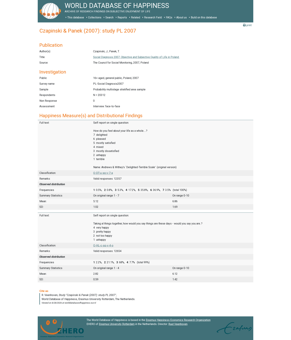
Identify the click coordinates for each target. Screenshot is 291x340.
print (249, 25)
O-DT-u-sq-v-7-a (103, 173)
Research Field (153, 17)
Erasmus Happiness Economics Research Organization (178, 320)
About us (181, 17)
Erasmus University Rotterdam (117, 324)
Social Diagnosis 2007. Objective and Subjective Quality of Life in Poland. (136, 57)
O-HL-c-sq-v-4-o (103, 245)
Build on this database (204, 17)
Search (109, 17)
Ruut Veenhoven (177, 324)
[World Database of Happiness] (51, 11)
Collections (94, 17)
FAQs (169, 17)
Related (135, 17)
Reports (122, 17)
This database (75, 17)
